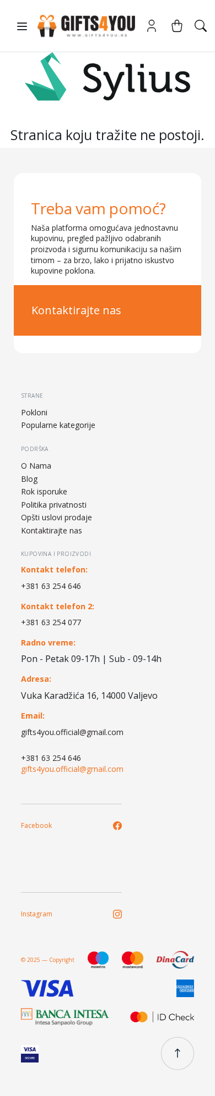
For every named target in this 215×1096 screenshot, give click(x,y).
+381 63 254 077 (51, 622)
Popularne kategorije (58, 425)
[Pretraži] (200, 26)
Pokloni (34, 412)
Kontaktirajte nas (76, 310)
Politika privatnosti (54, 504)
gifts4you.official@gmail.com (72, 732)
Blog (29, 479)
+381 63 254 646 (51, 586)
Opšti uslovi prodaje (56, 517)
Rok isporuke (44, 491)
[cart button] (177, 25)
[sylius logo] (81, 26)
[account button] (151, 25)
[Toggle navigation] (22, 26)
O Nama (36, 465)
